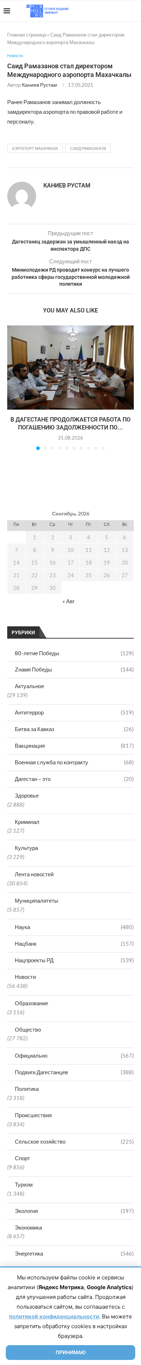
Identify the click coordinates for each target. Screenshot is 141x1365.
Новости (25, 976)
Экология (74, 1211)
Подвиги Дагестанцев (74, 1072)
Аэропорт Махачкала (35, 148)
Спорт (22, 1158)
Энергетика (74, 1253)
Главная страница (26, 35)
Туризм (24, 1184)
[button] (13, 387)
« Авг (68, 601)
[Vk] (108, 10)
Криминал (27, 821)
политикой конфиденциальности (54, 1316)
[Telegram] (115, 10)
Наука (74, 927)
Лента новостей (34, 874)
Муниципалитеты (36, 900)
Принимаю (71, 1352)
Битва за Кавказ (74, 729)
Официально (74, 1055)
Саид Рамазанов (88, 148)
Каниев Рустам (39, 85)
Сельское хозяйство (74, 1141)
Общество (28, 1029)
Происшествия (33, 1115)
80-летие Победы (74, 653)
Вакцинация (74, 745)
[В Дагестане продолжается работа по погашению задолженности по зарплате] (70, 367)
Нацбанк (74, 943)
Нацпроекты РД (74, 960)
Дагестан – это (74, 779)
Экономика (28, 1227)
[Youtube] (100, 10)
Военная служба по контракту (74, 762)
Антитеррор (74, 712)
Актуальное (29, 686)
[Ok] (123, 10)
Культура (26, 848)
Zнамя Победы (74, 669)
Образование (31, 1003)
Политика (27, 1088)
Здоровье (27, 795)
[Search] (133, 10)
